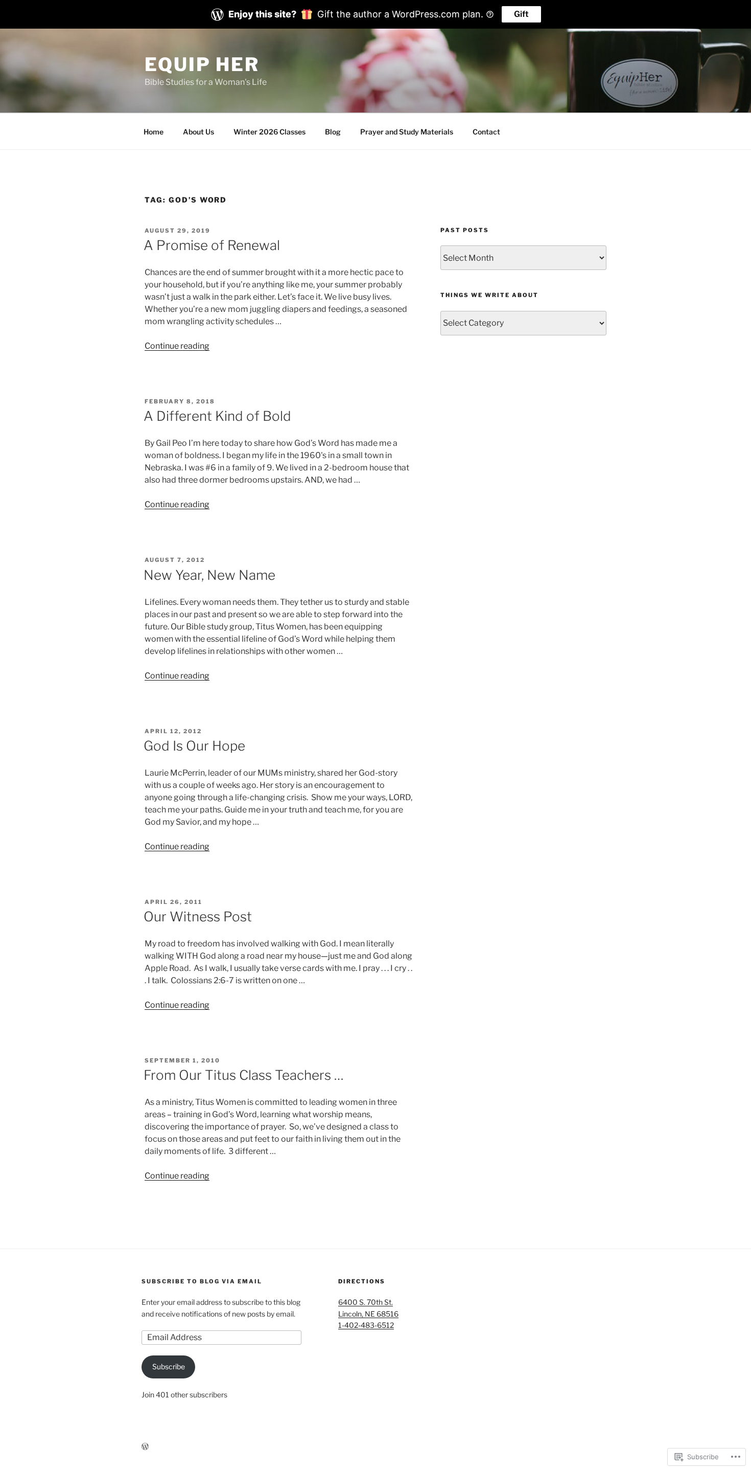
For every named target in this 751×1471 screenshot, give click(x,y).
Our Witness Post (198, 916)
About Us (198, 131)
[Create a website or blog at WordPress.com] (145, 1446)
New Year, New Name (209, 575)
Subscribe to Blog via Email (202, 1281)
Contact (486, 131)
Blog (333, 131)
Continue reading (177, 346)
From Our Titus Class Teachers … (244, 1075)
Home (153, 131)
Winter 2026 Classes (269, 131)
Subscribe (168, 1366)
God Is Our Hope (194, 746)
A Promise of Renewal (212, 245)
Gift (521, 14)
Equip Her (202, 64)
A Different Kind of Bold (217, 416)
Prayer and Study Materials (406, 131)
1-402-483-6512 (366, 1325)
